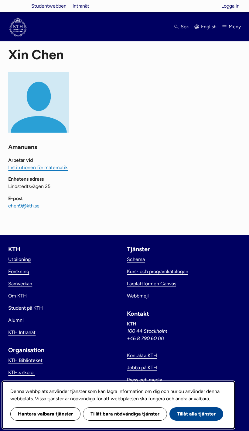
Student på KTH (25, 308)
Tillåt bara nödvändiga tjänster (124, 414)
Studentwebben (49, 6)
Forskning (18, 271)
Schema (136, 259)
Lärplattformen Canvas (151, 284)
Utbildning (19, 259)
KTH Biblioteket (25, 360)
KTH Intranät (22, 332)
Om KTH (17, 296)
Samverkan (20, 284)
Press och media (144, 380)
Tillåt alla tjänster (196, 414)
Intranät (81, 6)
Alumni (16, 320)
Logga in (230, 6)
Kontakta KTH (142, 355)
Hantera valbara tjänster (45, 414)
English (209, 27)
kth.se (18, 6)
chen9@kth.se (23, 206)
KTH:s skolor (21, 372)
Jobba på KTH (142, 367)
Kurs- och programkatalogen (157, 271)
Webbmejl (138, 296)
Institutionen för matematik (38, 167)
